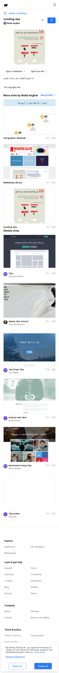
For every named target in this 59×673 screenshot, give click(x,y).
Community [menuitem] (36, 574)
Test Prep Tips (16, 369)
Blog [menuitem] (6, 587)
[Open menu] (55, 4)
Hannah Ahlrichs (16, 276)
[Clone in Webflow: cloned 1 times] (52, 20)
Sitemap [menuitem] (35, 611)
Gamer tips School (18, 321)
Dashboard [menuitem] (9, 547)
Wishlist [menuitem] (34, 587)
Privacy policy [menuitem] (11, 642)
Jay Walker (14, 372)
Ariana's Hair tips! (17, 417)
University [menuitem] (9, 574)
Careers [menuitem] (8, 618)
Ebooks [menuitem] (8, 593)
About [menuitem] (7, 611)
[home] (5, 5)
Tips (11, 273)
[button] (42, 20)
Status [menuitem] (34, 593)
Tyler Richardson (17, 324)
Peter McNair (15, 468)
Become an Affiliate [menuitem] (40, 618)
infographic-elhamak (14, 138)
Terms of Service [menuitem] (12, 635)
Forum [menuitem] (34, 568)
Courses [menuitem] (8, 581)
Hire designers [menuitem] (38, 547)
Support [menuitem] (8, 568)
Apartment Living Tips (20, 465)
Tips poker (14, 513)
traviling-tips (10, 227)
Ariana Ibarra (14, 420)
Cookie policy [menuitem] (37, 635)
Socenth (13, 516)
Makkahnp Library (12, 182)
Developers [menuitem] (36, 581)
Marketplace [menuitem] (10, 553)
